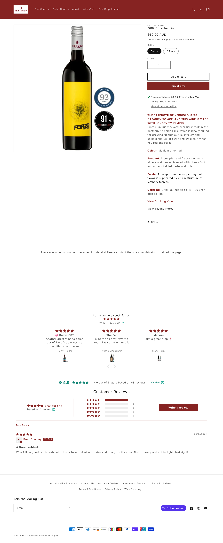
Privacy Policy (113, 489)
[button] (42, 9)
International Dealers (134, 483)
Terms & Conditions (90, 489)
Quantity (152, 58)
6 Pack (171, 51)
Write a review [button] (178, 407)
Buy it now (178, 86)
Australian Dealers (107, 483)
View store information (163, 106)
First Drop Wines (30, 535)
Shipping (166, 39)
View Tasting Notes (160, 208)
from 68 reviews (109, 323)
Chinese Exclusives (160, 483)
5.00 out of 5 (54, 405)
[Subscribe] (68, 508)
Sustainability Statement (63, 483)
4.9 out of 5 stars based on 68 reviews (120, 382)
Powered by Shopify (48, 535)
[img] (111, 319)
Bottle (154, 51)
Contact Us (87, 483)
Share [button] (154, 222)
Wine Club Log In (134, 489)
